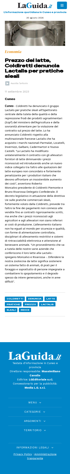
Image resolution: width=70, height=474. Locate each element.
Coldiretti (15, 298)
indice (25, 310)
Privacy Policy (22, 454)
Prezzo (30, 304)
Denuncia (34, 298)
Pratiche (13, 304)
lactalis (47, 304)
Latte (50, 298)
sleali (11, 310)
